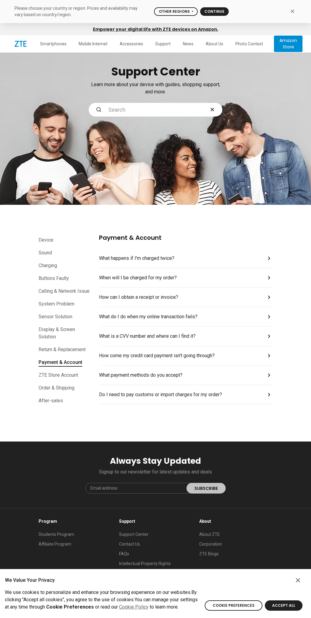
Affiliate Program (55, 544)
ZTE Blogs (209, 553)
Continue (214, 11)
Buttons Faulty (54, 278)
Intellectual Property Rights (145, 563)
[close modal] (292, 11)
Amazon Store (288, 43)
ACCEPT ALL (283, 605)
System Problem (56, 304)
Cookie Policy (134, 607)
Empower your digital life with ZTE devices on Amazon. (155, 29)
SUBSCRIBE (206, 488)
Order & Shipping (56, 388)
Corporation (210, 544)
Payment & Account (60, 362)
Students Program (56, 534)
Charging (48, 265)
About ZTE (209, 534)
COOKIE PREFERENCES (234, 605)
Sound (45, 253)
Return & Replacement (62, 349)
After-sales (51, 400)
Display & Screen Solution (57, 333)
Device (46, 240)
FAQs (124, 553)
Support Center (134, 534)
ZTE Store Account (58, 375)
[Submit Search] (99, 110)
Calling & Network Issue (64, 291)
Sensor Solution (55, 316)
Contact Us (129, 544)
